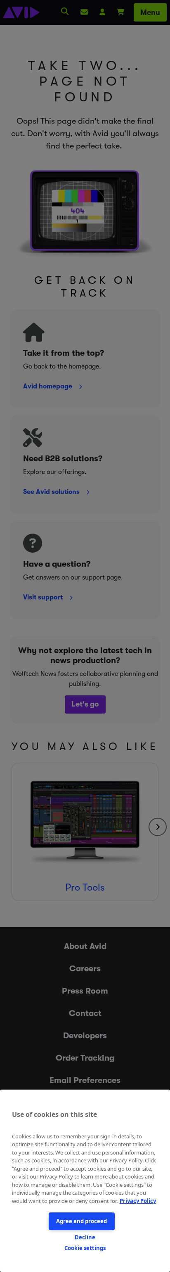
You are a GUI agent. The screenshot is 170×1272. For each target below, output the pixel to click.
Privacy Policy (138, 1201)
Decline (85, 1237)
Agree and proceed (81, 1221)
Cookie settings (85, 1248)
